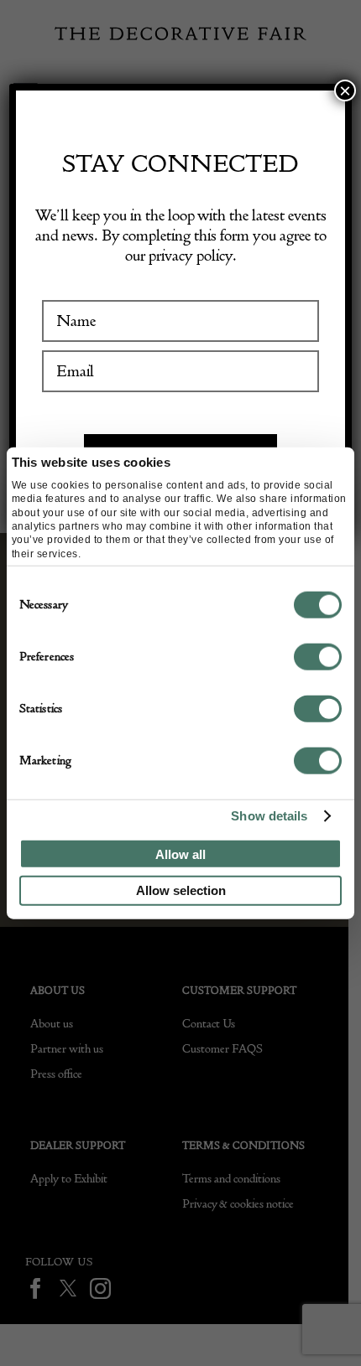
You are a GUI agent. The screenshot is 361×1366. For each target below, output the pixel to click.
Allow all (180, 853)
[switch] (318, 656)
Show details (269, 816)
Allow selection (181, 890)
